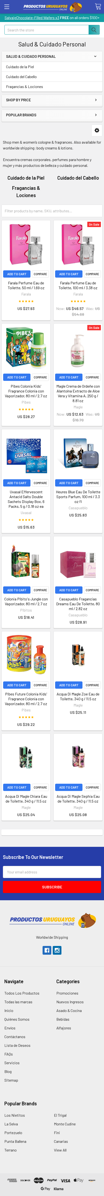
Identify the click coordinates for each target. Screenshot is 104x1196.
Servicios (12, 1062)
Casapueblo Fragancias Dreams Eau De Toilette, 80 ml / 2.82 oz (78, 604)
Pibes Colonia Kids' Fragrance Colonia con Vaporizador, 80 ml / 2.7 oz (26, 391)
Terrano (10, 1150)
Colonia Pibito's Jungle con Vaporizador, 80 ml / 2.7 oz (26, 601)
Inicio (8, 1010)
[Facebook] (47, 950)
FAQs (8, 1054)
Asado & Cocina (69, 1010)
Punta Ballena (15, 1141)
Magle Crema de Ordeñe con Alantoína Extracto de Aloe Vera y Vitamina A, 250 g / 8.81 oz (78, 393)
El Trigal (60, 1115)
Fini (57, 1132)
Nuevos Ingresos (70, 1001)
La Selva (11, 1124)
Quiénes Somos (17, 1019)
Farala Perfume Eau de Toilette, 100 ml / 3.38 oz (78, 285)
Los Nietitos (14, 1115)
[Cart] (98, 6)
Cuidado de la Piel (20, 66)
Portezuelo (13, 1132)
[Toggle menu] (6, 6)
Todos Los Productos (21, 993)
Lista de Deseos (17, 1045)
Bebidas (62, 1019)
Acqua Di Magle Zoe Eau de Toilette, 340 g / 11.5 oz (78, 696)
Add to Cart (17, 274)
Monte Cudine (65, 1124)
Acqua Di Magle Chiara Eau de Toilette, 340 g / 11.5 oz (26, 798)
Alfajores (63, 1028)
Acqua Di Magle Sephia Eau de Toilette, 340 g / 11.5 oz (78, 798)
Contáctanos (14, 1036)
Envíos (9, 1028)
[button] (96, 130)
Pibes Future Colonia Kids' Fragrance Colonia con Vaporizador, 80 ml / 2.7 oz (26, 699)
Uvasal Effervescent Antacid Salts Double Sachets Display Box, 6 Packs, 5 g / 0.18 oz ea (26, 499)
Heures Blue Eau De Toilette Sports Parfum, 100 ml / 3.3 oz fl (78, 496)
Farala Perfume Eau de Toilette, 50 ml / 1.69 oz (26, 285)
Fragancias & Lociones (24, 86)
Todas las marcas (18, 1001)
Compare (40, 274)
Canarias (61, 1141)
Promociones (67, 993)
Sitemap (11, 1080)
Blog (8, 1071)
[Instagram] (57, 950)
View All (60, 1150)
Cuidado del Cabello (21, 76)
